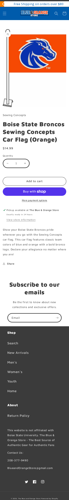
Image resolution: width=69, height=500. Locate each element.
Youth (12, 381)
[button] (5, 13)
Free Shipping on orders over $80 (34, 4)
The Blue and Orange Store (29, 498)
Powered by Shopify (49, 498)
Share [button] (11, 263)
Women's (14, 372)
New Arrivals (18, 353)
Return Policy (18, 416)
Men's (12, 362)
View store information (21, 219)
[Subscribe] (57, 317)
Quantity (8, 155)
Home (12, 391)
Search (12, 343)
